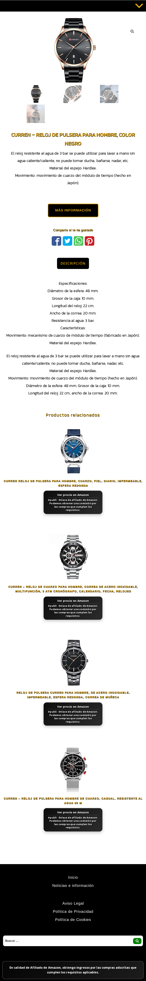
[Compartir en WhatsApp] (78, 240)
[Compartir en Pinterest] (89, 240)
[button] (132, 31)
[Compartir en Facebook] (56, 240)
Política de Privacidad (73, 911)
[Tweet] (67, 240)
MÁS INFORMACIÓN (73, 210)
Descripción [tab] (73, 263)
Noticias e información (73, 885)
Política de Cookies (73, 920)
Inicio (73, 877)
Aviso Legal (73, 903)
